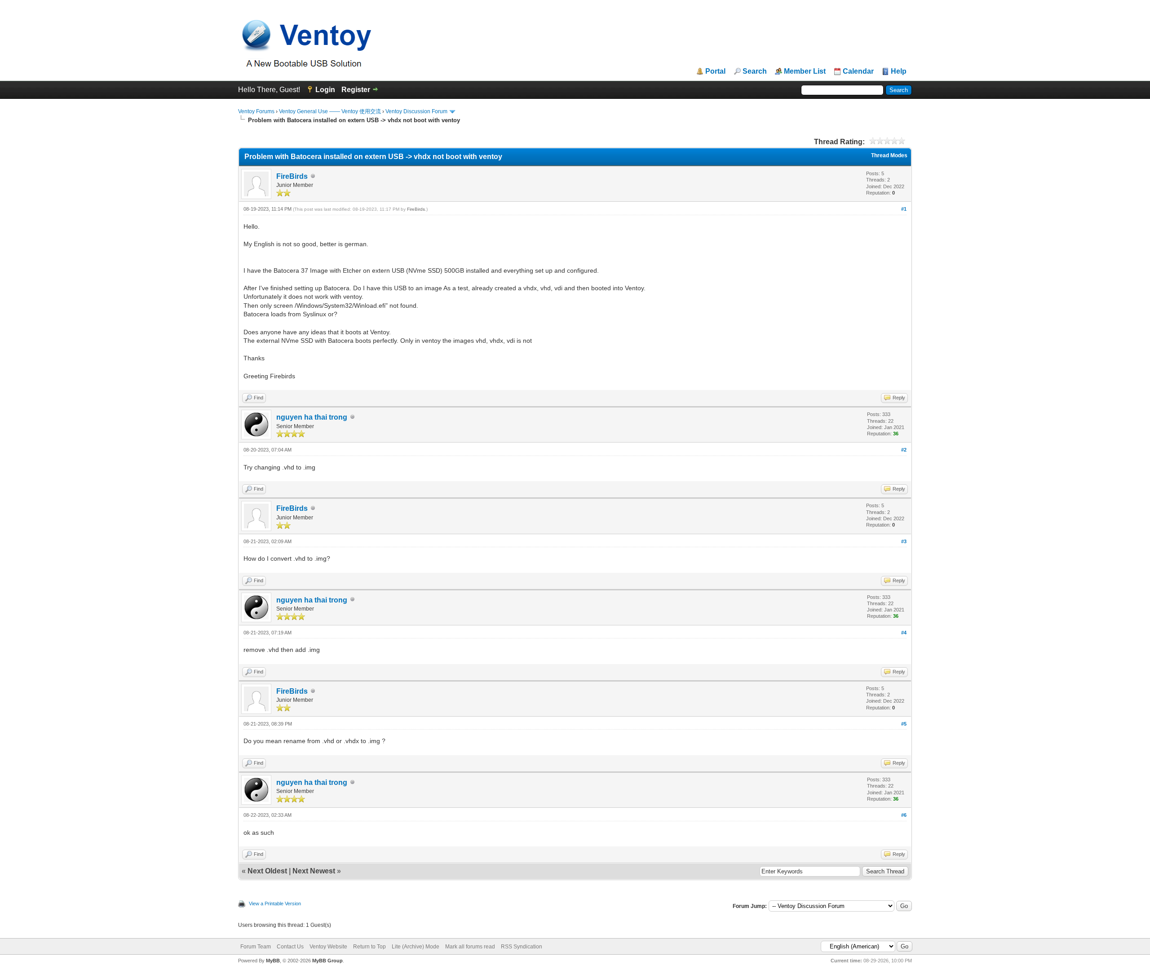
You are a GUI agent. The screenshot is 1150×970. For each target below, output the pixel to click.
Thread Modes (889, 155)
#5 (904, 723)
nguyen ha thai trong (311, 417)
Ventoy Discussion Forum (416, 111)
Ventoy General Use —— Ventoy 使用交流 (330, 111)
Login (325, 89)
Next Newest (313, 871)
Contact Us (290, 946)
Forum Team (255, 946)
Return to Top (369, 946)
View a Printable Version (275, 903)
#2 (904, 449)
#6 (904, 815)
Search (755, 71)
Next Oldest (267, 871)
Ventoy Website (328, 946)
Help (899, 71)
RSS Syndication (521, 946)
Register (355, 89)
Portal (715, 71)
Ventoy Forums (256, 111)
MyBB (273, 960)
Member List (805, 71)
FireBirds (292, 176)
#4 (904, 632)
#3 (904, 541)
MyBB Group (327, 960)
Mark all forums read (470, 946)
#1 (904, 209)
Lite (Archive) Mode (415, 946)
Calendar (858, 71)
